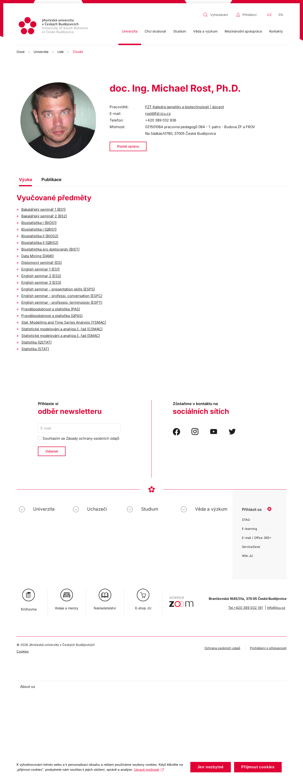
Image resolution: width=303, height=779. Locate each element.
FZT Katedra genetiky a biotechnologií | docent (184, 107)
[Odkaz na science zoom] (181, 599)
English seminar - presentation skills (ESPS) (58, 289)
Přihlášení (249, 15)
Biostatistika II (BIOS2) (39, 236)
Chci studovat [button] (155, 31)
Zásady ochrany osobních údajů (92, 438)
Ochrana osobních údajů (222, 648)
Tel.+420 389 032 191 (245, 608)
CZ (269, 15)
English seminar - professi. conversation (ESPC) (61, 296)
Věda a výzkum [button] (205, 31)
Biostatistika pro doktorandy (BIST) (50, 249)
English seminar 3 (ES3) (41, 282)
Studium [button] (179, 31)
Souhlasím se (80, 438)
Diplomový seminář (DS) (41, 262)
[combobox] (218, 14)
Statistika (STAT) (35, 349)
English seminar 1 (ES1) (40, 269)
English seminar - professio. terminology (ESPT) (61, 302)
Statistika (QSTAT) (36, 342)
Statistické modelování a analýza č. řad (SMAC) (60, 335)
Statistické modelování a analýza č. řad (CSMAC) (61, 329)
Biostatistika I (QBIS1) (39, 229)
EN (281, 15)
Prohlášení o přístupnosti (268, 648)
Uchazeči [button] (97, 509)
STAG (246, 520)
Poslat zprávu (128, 146)
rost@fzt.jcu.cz (158, 113)
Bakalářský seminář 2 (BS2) (44, 216)
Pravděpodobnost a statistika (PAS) (50, 309)
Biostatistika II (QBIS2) (39, 242)
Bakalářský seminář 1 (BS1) (43, 209)
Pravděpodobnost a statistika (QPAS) (52, 315)
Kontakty (276, 31)
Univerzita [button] (130, 31)
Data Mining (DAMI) (37, 256)
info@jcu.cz (276, 608)
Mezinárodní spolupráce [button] (243, 31)
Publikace (51, 179)
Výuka (25, 179)
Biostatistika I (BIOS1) (39, 222)
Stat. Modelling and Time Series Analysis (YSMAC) (63, 322)
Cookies (23, 651)
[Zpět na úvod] (54, 26)
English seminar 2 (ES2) (41, 276)
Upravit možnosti (146, 769)
